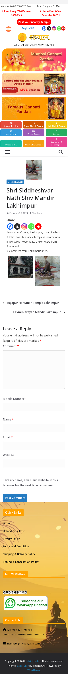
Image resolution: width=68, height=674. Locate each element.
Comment (11, 346)
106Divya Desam (34, 132)
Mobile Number (15, 399)
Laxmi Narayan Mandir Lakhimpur (37, 312)
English (26, 28)
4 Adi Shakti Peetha (56, 124)
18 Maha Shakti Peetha (33, 124)
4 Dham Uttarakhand (34, 143)
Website (8, 455)
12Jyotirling (11, 132)
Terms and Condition (16, 546)
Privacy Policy (11, 538)
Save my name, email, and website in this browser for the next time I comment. (30, 482)
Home (6, 523)
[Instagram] (24, 226)
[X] (17, 226)
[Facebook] (10, 226)
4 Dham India (11, 143)
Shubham (37, 213)
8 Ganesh (56, 132)
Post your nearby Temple (34, 22)
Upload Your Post (14, 531)
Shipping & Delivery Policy (19, 554)
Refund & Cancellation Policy (21, 562)
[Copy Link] (38, 226)
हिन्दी (32, 28)
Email (8, 437)
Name (8, 419)
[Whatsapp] (31, 226)
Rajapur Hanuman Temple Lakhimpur (33, 303)
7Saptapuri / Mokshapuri (56, 142)
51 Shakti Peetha (11, 124)
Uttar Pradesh (15, 182)
